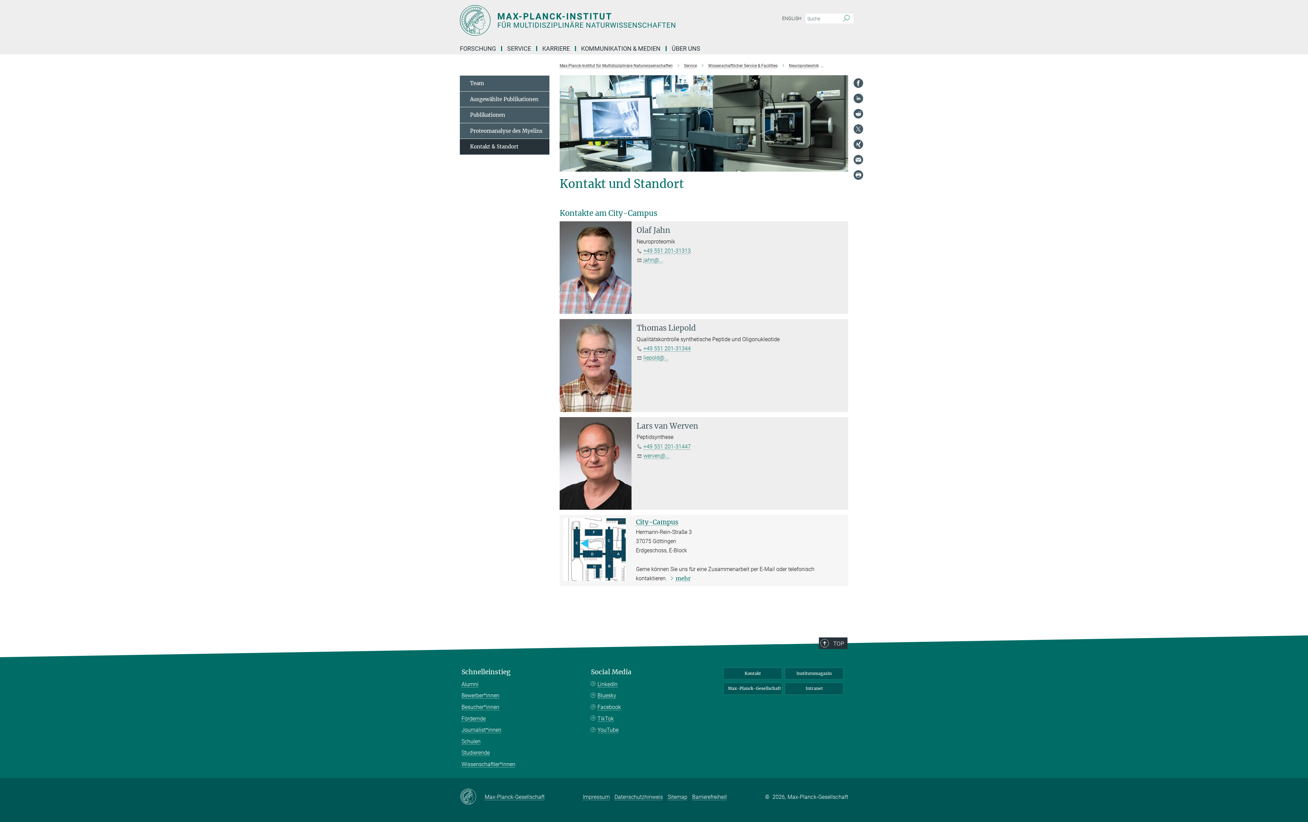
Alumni (470, 684)
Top (838, 643)
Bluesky (606, 695)
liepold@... (656, 357)
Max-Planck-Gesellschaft (754, 688)
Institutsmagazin (814, 673)
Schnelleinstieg (486, 672)
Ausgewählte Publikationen (504, 99)
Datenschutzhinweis (638, 797)
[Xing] (858, 144)
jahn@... (653, 260)
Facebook (609, 707)
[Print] (858, 175)
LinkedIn (607, 684)
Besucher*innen (480, 707)
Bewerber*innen (480, 695)
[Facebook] (858, 83)
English (791, 18)
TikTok (605, 718)
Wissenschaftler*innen (488, 764)
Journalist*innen (481, 730)
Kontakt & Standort (494, 146)
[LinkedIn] (858, 98)
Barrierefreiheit (709, 797)
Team (477, 83)
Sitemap (677, 797)
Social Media (611, 672)
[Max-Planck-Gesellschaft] (472, 797)
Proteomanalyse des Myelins (506, 131)
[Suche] (846, 18)
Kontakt (753, 673)
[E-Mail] (858, 160)
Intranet (814, 688)
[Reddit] (858, 114)
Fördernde (474, 718)
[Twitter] (858, 129)
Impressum (596, 797)
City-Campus (657, 522)
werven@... (656, 456)
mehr (683, 578)
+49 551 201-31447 (667, 446)
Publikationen (487, 115)
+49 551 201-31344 (667, 348)
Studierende (476, 752)
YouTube (608, 730)
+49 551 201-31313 (667, 251)
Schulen (471, 741)
